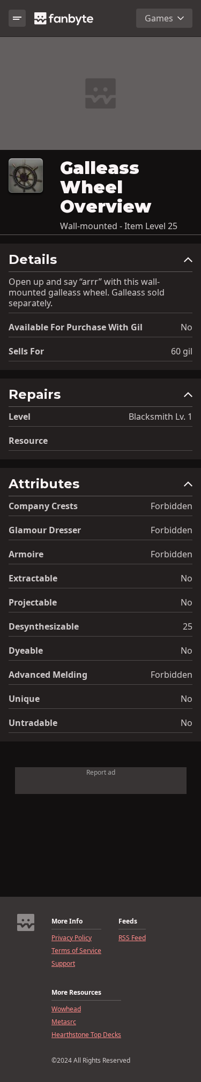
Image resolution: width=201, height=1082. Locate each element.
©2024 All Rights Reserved (90, 1060)
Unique (24, 698)
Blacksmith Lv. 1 (160, 416)
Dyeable (26, 650)
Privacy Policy (71, 938)
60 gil (181, 351)
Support (63, 963)
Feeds (127, 921)
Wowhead (66, 1009)
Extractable (33, 578)
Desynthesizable (44, 626)
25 (187, 626)
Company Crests (43, 506)
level (20, 416)
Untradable (33, 722)
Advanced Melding (48, 674)
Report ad (100, 772)
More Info (67, 921)
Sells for (26, 351)
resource (28, 440)
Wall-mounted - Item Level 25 (118, 226)
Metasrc (63, 1022)
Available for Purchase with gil (76, 327)
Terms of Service (76, 951)
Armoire (26, 554)
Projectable (33, 602)
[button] (100, 262)
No (186, 327)
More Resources (76, 992)
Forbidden (171, 506)
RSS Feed (132, 938)
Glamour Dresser (45, 530)
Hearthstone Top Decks (86, 1035)
